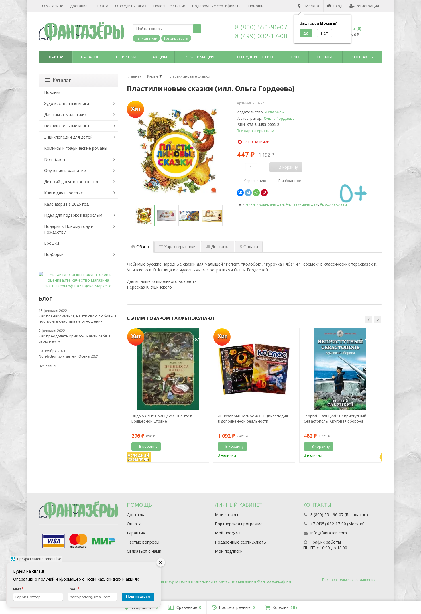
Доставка (79, 5)
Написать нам (146, 38)
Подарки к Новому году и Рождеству (68, 229)
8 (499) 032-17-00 (261, 35)
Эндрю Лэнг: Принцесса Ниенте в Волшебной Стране (161, 418)
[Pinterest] (264, 192)
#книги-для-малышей (265, 204)
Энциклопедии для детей (68, 137)
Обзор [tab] (142, 246)
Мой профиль (228, 533)
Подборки (54, 254)
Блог (296, 57)
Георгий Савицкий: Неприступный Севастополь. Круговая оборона (335, 418)
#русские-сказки (334, 204)
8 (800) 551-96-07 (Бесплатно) (339, 514)
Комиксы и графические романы (75, 148)
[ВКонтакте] (240, 192)
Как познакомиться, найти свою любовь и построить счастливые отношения (77, 318)
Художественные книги (66, 103)
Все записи (48, 366)
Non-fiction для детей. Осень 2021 (69, 356)
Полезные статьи (169, 5)
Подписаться (138, 596)
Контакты (362, 57)
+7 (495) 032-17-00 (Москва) (337, 523)
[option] (144, 215)
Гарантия (136, 533)
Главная (55, 57)
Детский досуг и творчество (72, 181)
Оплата (101, 5)
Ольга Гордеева (279, 118)
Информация (199, 57)
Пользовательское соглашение (349, 579)
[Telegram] (248, 192)
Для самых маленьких (65, 114)
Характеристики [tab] (180, 246)
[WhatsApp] (256, 192)
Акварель (274, 111)
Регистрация (367, 5)
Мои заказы (226, 514)
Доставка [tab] (220, 246)
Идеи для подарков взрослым (73, 215)
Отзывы (326, 57)
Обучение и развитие (65, 170)
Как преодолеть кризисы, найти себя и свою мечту (74, 338)
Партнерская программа (239, 523)
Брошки (51, 243)
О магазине (52, 5)
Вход (337, 5)
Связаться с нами (144, 551)
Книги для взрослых (63, 193)
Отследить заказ (130, 5)
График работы (176, 38)
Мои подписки (229, 551)
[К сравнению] (193, 446)
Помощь (255, 5)
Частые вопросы (143, 542)
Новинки (126, 57)
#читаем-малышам (302, 204)
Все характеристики (255, 130)
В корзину (148, 446)
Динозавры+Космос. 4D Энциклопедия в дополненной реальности (253, 418)
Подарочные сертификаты (216, 5)
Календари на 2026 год (66, 204)
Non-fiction (54, 159)
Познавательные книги (66, 126)
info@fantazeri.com (328, 533)
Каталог (90, 57)
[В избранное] (202, 446)
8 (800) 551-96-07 (261, 27)
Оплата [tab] (250, 246)
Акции (159, 57)
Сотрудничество (254, 57)
